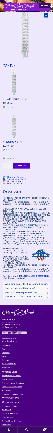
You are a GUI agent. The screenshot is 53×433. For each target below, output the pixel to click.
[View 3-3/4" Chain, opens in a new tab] (26, 99)
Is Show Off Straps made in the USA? (23, 296)
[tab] (26, 284)
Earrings (5, 360)
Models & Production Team (12, 394)
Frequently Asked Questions (13, 383)
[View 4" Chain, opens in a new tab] (21, 142)
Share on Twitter (15, 177)
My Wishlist (6, 410)
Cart (40, 428)
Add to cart (21, 165)
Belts (4, 356)
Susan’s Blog (7, 379)
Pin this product (15, 181)
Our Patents (6, 425)
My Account (9, 429)
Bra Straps (6, 345)
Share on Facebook (16, 179)
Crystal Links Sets (9, 364)
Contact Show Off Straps (12, 421)
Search (26, 429)
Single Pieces (7, 367)
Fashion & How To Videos (12, 387)
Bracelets (6, 353)
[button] (46, 15)
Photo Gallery (7, 390)
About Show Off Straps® (11, 376)
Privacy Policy (7, 417)
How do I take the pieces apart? (21, 292)
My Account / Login (9, 406)
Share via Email (14, 183)
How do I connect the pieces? (20, 288)
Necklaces (6, 349)
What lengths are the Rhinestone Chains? (26, 283)
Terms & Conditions (10, 413)
